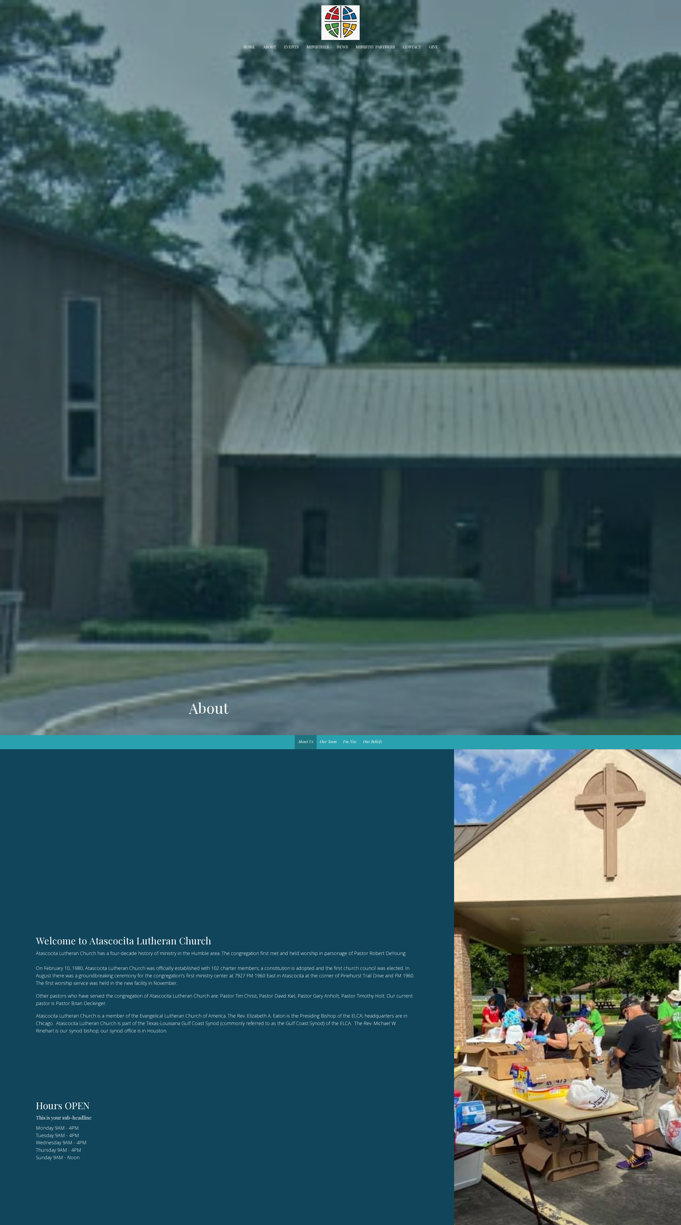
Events (291, 47)
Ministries (318, 47)
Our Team (328, 741)
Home (249, 47)
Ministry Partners (375, 47)
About (269, 47)
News (342, 47)
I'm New (350, 741)
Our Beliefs (372, 741)
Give (433, 47)
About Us (305, 741)
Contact (412, 47)
